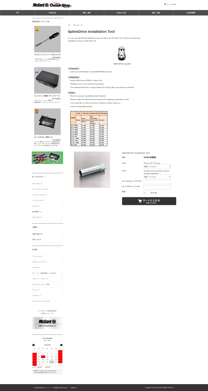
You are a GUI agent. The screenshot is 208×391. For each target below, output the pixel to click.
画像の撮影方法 (37, 234)
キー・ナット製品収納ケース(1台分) (44, 273)
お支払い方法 (121, 13)
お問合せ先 (73, 387)
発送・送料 (87, 13)
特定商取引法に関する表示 (60, 387)
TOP (17, 13)
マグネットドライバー (39, 262)
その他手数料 (190, 13)
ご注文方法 (52, 13)
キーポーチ (36, 267)
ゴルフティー (36, 295)
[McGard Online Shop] (52, 8)
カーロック (36, 206)
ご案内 (34, 227)
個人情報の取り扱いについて (42, 387)
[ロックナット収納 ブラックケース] (47, 80)
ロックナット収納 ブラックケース (47, 96)
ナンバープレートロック (40, 189)
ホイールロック (37, 183)
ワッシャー (36, 290)
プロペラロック (37, 217)
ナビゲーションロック (39, 195)
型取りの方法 (36, 239)
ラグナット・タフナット (40, 279)
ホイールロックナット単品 (41, 284)
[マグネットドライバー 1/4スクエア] (47, 39)
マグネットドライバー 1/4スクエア (47, 55)
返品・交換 (156, 13)
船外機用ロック (37, 212)
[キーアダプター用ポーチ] (47, 121)
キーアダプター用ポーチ (43, 137)
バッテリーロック (38, 200)
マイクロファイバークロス (41, 301)
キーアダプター (38, 177)
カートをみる (171, 4)
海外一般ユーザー (78, 25)
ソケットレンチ (37, 256)
